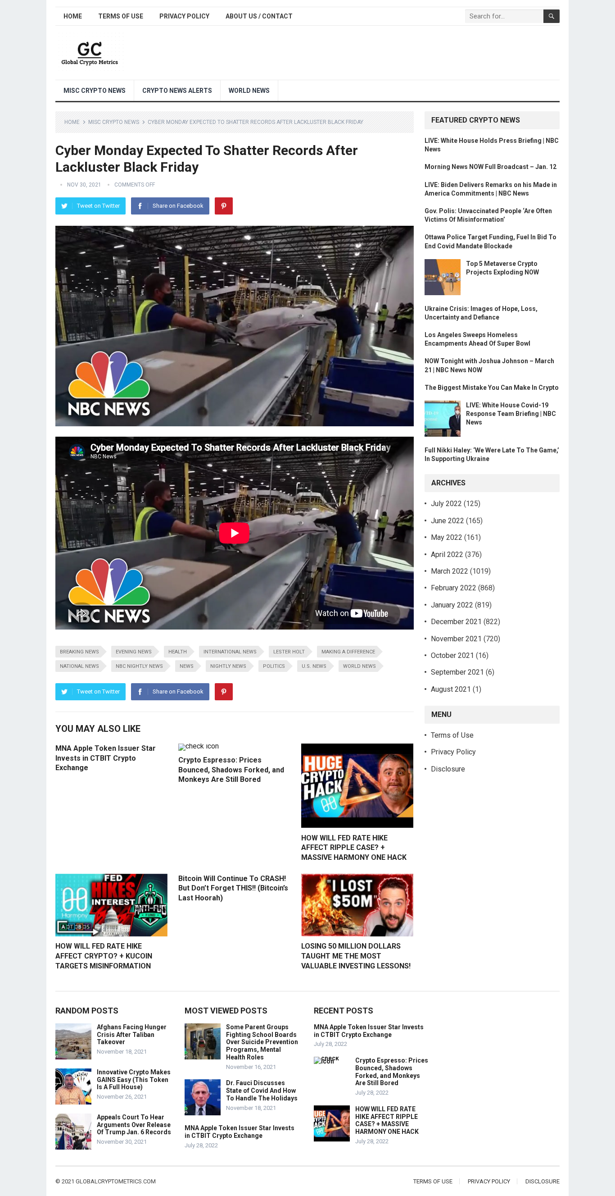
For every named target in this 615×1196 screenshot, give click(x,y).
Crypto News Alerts (177, 90)
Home (72, 16)
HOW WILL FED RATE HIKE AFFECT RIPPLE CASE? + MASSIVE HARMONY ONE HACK (354, 848)
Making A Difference (348, 652)
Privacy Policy (184, 16)
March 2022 (449, 571)
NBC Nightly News (139, 666)
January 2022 (452, 605)
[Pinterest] (224, 206)
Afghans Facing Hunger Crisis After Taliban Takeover (132, 1034)
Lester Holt (289, 652)
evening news (134, 652)
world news (359, 666)
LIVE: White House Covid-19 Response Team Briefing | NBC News (511, 414)
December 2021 (456, 621)
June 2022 (447, 520)
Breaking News (79, 652)
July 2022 (446, 503)
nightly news (228, 666)
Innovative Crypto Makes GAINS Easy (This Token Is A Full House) (134, 1079)
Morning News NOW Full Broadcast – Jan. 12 (490, 166)
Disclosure (448, 769)
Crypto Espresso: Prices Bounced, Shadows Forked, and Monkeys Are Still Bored (231, 770)
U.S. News (314, 666)
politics (274, 666)
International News (230, 652)
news (187, 666)
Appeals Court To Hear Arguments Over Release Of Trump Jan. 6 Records (134, 1125)
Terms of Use (120, 16)
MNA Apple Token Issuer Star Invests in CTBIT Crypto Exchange (105, 758)
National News (79, 666)
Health (177, 652)
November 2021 (456, 639)
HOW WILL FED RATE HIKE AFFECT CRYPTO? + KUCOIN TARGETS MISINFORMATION (103, 956)
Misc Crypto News (94, 90)
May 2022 (446, 537)
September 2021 (457, 672)
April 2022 (447, 554)
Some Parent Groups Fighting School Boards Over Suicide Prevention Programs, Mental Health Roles (262, 1042)
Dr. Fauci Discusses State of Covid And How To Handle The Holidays (262, 1090)
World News (249, 90)
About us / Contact (259, 16)
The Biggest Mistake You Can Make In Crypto (492, 387)
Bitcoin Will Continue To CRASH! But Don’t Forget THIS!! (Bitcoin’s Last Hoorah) (233, 888)
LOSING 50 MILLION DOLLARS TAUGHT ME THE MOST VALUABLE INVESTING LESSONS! (356, 956)
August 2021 (451, 689)
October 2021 (452, 655)
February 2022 (453, 588)
